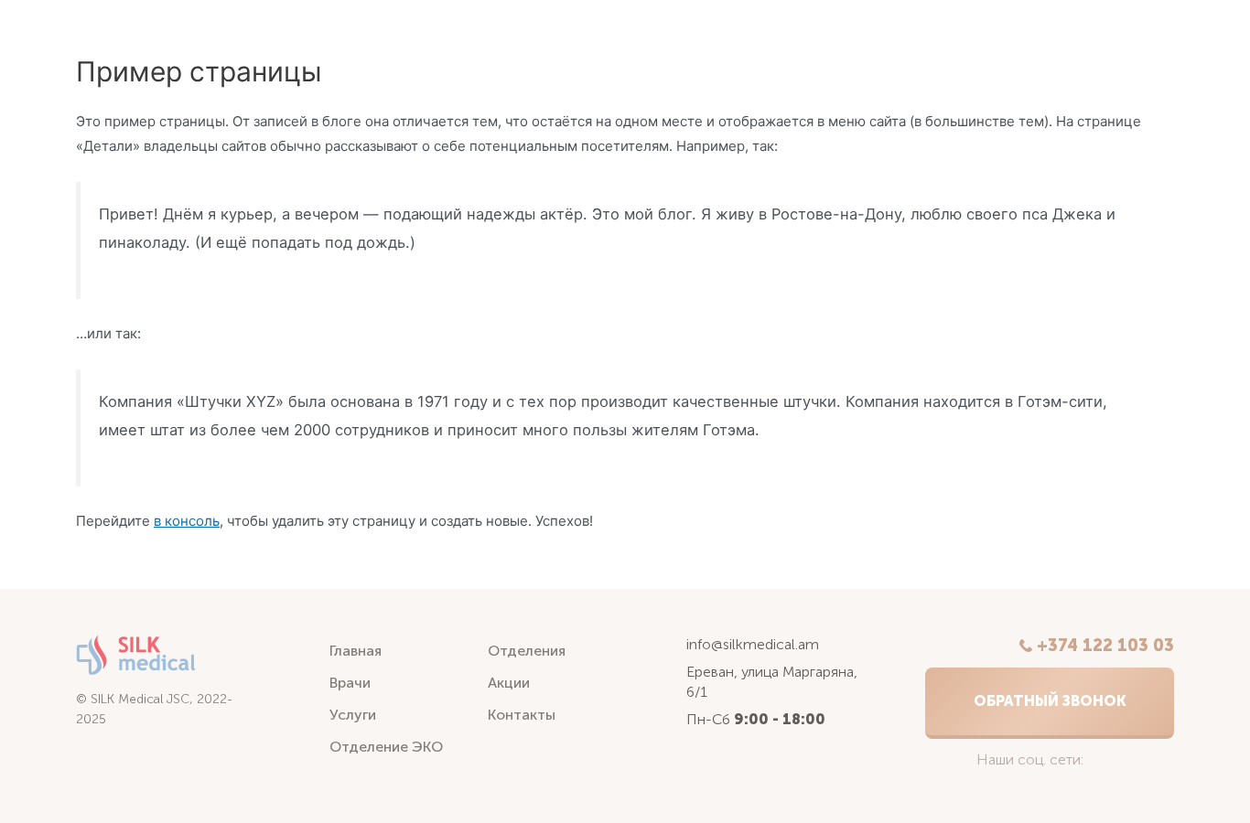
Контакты (521, 714)
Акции (509, 682)
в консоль (187, 520)
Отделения (527, 650)
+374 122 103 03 (1105, 646)
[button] (1049, 703)
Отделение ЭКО (386, 746)
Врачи (350, 682)
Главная (355, 650)
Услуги (352, 714)
